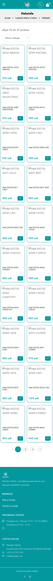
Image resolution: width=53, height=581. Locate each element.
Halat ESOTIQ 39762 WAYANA (10, 68)
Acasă (7, 17)
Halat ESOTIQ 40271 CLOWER (36, 348)
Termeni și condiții (10, 505)
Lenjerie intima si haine (26, 17)
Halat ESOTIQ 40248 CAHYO (37, 228)
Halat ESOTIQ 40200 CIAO (39, 147)
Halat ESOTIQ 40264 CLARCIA (37, 268)
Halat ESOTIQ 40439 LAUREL (10, 428)
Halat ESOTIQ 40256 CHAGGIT (10, 268)
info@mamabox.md (14, 556)
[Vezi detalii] (20, 78)
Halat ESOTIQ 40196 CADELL (37, 108)
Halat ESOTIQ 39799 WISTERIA (37, 68)
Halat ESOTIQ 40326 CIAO (39, 387)
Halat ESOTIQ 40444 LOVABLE (37, 428)
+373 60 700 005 (14, 552)
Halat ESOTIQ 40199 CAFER (10, 148)
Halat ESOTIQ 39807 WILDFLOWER (10, 108)
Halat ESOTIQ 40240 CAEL (12, 227)
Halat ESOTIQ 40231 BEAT (39, 187)
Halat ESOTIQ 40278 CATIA (10, 388)
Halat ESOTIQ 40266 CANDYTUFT (10, 308)
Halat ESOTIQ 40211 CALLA (10, 188)
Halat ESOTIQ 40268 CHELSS (37, 308)
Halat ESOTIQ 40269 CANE (10, 348)
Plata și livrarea (8, 499)
